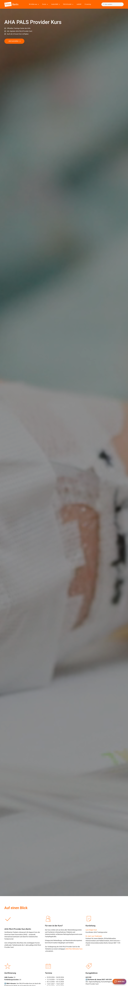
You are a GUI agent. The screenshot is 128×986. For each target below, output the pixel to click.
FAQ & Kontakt (67, 4)
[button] (54, 925)
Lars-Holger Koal (91, 930)
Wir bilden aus (33, 4)
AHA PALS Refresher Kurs (74, 949)
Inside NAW (54, 4)
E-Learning (88, 4)
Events (44, 4)
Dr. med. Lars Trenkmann (94, 936)
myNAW (79, 4)
